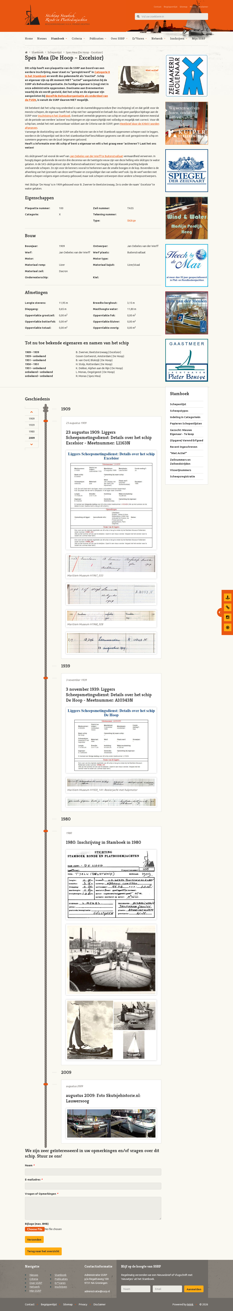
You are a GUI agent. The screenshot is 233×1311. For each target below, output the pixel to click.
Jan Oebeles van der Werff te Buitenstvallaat (96, 156)
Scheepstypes (179, 410)
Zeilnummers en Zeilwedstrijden (180, 461)
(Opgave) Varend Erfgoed (186, 440)
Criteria (77, 38)
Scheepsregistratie (182, 476)
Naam (29, 1165)
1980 (32, 431)
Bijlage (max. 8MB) (37, 1223)
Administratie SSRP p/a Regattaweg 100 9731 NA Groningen (96, 1278)
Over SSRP (118, 38)
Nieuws (42, 38)
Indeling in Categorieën (185, 417)
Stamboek (57, 38)
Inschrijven (177, 38)
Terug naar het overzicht (43, 1251)
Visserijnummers (180, 470)
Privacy (193, 7)
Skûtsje (131, 220)
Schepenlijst (178, 404)
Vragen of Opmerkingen (41, 1193)
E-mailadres (33, 1179)
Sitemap (183, 7)
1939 (32, 424)
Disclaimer (203, 7)
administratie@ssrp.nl (97, 1291)
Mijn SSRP (198, 38)
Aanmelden (194, 1289)
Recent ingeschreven (183, 446)
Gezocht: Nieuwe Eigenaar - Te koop (182, 432)
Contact (157, 7)
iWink (190, 1304)
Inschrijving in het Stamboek (54, 115)
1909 (32, 418)
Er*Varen (138, 38)
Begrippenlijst (170, 7)
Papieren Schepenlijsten (186, 423)
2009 (32, 437)
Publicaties (96, 38)
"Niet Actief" (178, 453)
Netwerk (157, 38)
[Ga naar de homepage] (57, 15)
